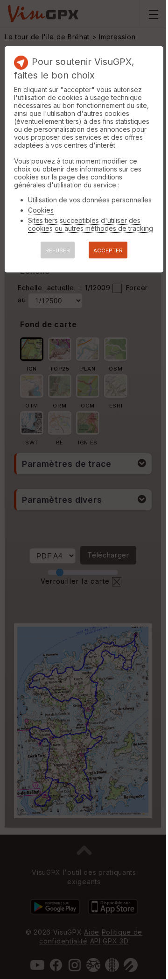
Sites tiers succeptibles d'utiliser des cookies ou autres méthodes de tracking (90, 224)
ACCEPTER (108, 250)
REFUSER (57, 250)
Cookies (41, 210)
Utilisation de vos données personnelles (90, 200)
